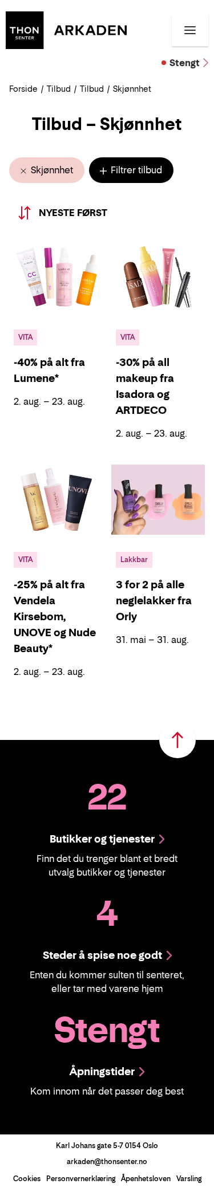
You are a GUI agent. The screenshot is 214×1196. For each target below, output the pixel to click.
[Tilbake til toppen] (177, 740)
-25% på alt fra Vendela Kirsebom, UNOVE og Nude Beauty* (55, 616)
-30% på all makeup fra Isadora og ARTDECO (145, 386)
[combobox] (87, 213)
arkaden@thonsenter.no (107, 1161)
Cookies (27, 1178)
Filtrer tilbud (135, 170)
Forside (23, 88)
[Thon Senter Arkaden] (66, 29)
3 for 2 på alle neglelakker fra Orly (154, 601)
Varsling (188, 1178)
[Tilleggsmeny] (190, 30)
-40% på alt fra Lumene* (49, 370)
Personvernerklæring (80, 1178)
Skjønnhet (51, 170)
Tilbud (59, 88)
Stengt (184, 62)
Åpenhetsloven (146, 1178)
